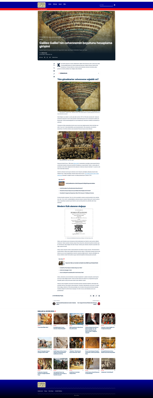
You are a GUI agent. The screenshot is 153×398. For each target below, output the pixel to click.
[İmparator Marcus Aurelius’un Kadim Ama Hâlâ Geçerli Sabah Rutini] (62, 263)
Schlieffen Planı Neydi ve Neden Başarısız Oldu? (71, 267)
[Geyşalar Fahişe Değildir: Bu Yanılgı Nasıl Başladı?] (108, 319)
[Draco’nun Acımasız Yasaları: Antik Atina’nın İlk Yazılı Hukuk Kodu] (92, 342)
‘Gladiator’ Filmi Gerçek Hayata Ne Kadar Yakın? (75, 352)
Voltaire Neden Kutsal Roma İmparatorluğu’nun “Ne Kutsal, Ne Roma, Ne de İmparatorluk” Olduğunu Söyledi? (91, 330)
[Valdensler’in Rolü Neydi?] (108, 363)
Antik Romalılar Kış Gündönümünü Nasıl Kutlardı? (71, 188)
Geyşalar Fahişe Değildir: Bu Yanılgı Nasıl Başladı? (107, 328)
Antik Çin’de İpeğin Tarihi (66, 270)
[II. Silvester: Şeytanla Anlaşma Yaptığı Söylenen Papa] (45, 363)
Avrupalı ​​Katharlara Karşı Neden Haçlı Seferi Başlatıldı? (108, 352)
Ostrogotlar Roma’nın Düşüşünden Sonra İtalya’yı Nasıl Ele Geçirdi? (60, 373)
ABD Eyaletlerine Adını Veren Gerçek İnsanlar (76, 328)
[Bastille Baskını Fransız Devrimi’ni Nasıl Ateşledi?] (61, 319)
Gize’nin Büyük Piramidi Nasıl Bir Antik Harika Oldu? (72, 272)
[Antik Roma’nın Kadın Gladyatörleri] (76, 363)
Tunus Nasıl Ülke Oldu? (43, 327)
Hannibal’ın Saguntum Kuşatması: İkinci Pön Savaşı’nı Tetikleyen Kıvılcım (77, 193)
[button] (54, 73)
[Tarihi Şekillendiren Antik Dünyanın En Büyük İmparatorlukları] (62, 183)
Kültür (41, 39)
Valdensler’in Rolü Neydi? (107, 372)
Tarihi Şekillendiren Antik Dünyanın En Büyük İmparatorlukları (80, 183)
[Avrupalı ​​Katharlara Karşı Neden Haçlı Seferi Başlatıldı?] (108, 342)
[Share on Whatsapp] (47, 57)
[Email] (54, 70)
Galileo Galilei (76, 163)
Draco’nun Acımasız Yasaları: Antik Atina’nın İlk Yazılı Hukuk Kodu (92, 352)
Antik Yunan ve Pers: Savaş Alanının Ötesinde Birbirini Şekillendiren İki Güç (60, 352)
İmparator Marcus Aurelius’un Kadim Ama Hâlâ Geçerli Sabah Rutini (82, 263)
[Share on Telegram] (50, 57)
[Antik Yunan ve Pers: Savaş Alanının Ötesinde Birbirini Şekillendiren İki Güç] (61, 342)
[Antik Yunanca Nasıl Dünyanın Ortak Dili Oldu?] (92, 363)
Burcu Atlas (44, 52)
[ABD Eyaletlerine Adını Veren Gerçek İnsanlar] (76, 319)
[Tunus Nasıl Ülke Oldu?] (45, 319)
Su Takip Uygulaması (43, 9)
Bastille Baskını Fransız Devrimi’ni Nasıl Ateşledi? (59, 328)
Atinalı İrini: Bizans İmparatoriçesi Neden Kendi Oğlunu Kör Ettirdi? (75, 190)
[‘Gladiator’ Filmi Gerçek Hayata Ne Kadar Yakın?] (76, 342)
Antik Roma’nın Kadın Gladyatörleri (74, 373)
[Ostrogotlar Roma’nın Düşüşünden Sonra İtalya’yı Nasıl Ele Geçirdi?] (61, 363)
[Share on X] (45, 57)
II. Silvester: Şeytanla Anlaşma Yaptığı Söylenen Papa (44, 373)
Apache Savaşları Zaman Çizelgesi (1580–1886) (44, 352)
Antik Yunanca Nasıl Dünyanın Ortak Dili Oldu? (92, 373)
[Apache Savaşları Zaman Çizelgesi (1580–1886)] (45, 342)
